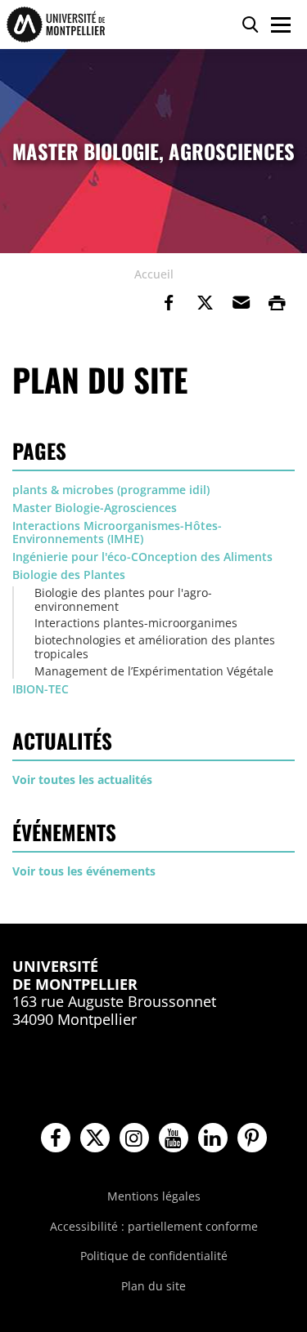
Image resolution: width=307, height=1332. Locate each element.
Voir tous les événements (84, 871)
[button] (241, 303)
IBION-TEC (40, 689)
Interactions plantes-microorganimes (135, 622)
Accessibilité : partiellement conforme (154, 1226)
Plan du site (153, 1286)
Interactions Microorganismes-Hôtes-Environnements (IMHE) (117, 532)
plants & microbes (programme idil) (111, 489)
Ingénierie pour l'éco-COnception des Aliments (142, 556)
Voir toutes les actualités (82, 779)
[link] (169, 303)
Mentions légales (154, 1196)
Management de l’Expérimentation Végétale (153, 671)
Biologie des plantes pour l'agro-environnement (123, 599)
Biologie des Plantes (68, 574)
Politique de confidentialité (154, 1255)
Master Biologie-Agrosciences (94, 507)
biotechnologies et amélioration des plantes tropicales (154, 647)
